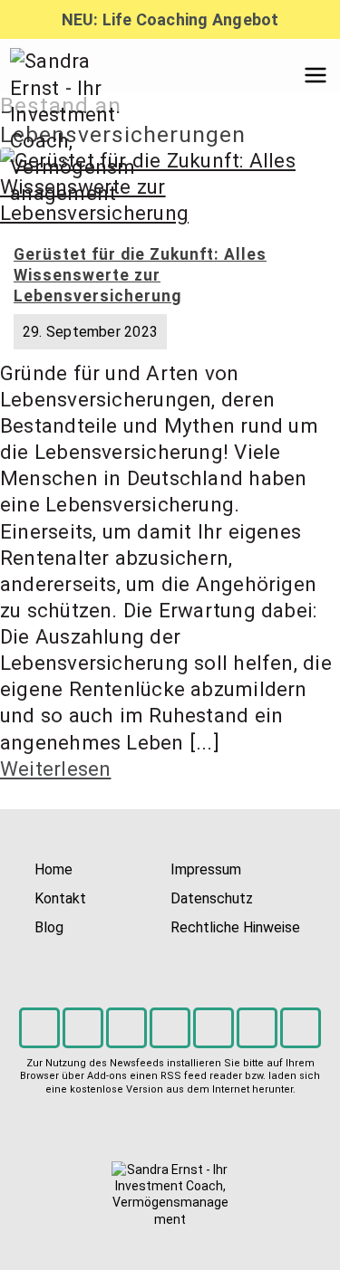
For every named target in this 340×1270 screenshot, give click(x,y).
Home (53, 869)
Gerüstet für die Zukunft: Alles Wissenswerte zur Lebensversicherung (140, 275)
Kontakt (60, 898)
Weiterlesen (55, 768)
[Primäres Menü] (315, 75)
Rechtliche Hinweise (235, 927)
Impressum (205, 869)
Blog (48, 927)
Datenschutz (211, 898)
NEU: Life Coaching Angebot (170, 19)
